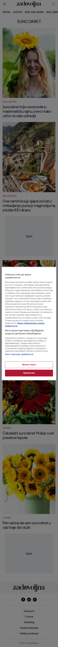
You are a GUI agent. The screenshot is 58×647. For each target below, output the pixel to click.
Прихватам (29, 373)
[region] (29, 323)
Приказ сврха (29, 364)
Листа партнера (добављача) (19, 354)
